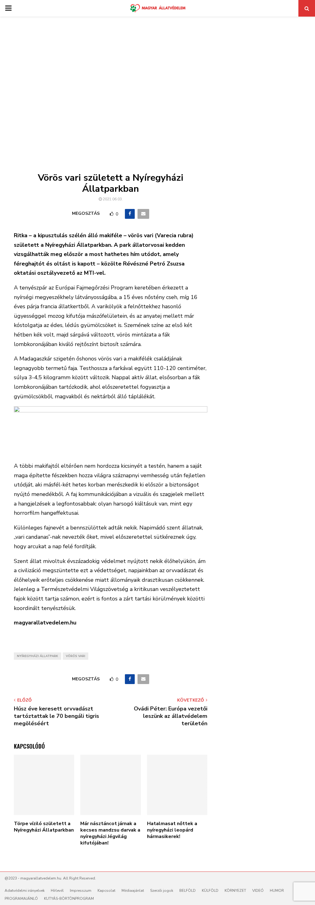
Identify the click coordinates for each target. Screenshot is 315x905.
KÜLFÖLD (210, 890)
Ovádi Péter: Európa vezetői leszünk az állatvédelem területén (170, 716)
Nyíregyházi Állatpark (37, 656)
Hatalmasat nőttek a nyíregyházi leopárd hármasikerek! (172, 830)
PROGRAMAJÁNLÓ (21, 898)
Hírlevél (57, 890)
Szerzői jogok (161, 890)
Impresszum (80, 890)
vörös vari (75, 656)
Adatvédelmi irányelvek (25, 890)
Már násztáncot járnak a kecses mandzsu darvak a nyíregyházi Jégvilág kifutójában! (110, 833)
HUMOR (277, 890)
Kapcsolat (106, 890)
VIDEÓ (258, 890)
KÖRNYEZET (235, 890)
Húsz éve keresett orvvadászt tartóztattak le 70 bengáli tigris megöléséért (56, 716)
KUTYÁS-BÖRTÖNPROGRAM (69, 898)
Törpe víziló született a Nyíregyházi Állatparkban (44, 826)
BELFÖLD (187, 890)
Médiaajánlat (133, 890)
